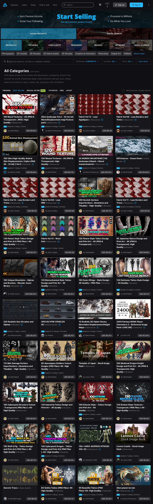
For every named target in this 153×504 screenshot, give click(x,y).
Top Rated (53, 90)
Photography (8, 53)
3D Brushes (35, 53)
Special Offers (36, 90)
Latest (69, 90)
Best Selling (18, 90)
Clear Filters (143, 61)
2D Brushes (67, 53)
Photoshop (103, 53)
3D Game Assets (51, 53)
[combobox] (78, 5)
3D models (22, 53)
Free (62, 90)
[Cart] (100, 4)
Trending (6, 90)
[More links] (148, 4)
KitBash (127, 53)
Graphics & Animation (85, 53)
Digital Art (116, 53)
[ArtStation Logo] (5, 5)
